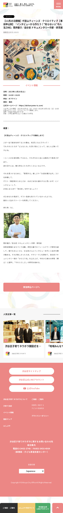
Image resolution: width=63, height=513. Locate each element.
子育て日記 (7, 406)
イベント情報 (8, 412)
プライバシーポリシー (40, 416)
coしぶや (6, 426)
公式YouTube (33, 388)
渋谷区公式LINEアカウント (31, 379)
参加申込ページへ (31, 287)
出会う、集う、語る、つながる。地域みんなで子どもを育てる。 (24, 4)
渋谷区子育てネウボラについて (15, 399)
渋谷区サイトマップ (31, 371)
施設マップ (7, 419)
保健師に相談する (38, 405)
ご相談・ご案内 (38, 399)
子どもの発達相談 (38, 408)
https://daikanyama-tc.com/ (31, 105)
